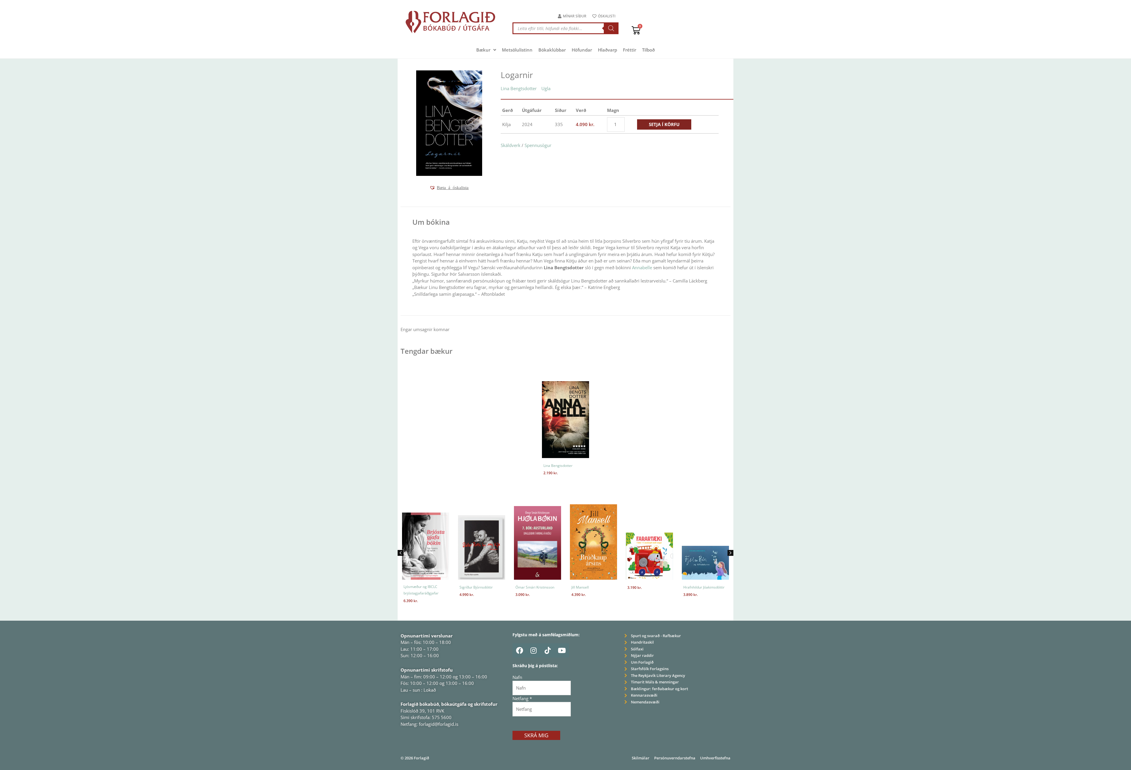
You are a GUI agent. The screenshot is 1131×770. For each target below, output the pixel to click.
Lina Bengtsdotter (519, 88)
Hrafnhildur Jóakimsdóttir (664, 587)
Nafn (517, 677)
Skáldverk (510, 145)
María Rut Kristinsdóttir (719, 594)
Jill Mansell (540, 587)
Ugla (545, 88)
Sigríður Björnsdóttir (436, 587)
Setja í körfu (664, 124)
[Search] (611, 28)
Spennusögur (538, 145)
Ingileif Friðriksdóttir (716, 587)
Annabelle (642, 267)
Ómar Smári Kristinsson (495, 587)
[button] (449, 188)
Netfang (522, 698)
